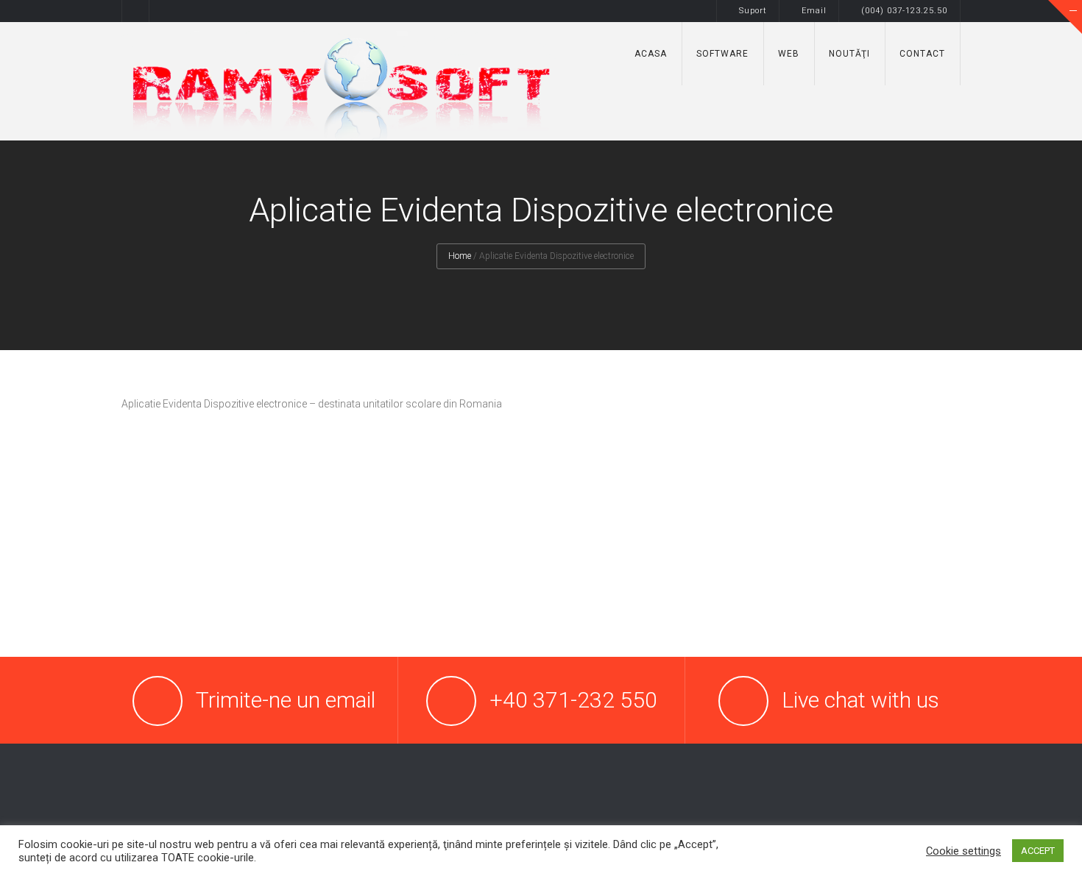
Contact (922, 54)
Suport (753, 10)
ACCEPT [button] (1038, 850)
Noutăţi (849, 54)
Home (459, 256)
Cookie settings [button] (963, 851)
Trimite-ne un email (285, 700)
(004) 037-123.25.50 (905, 10)
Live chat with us (860, 700)
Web (788, 54)
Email (814, 10)
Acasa (650, 54)
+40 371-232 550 (573, 700)
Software (722, 54)
